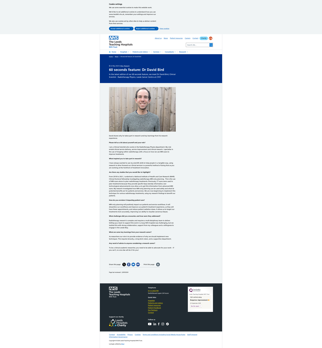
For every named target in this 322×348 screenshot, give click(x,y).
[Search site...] (197, 45)
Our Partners (152, 310)
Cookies (138, 335)
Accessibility (121, 335)
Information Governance (118, 337)
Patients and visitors (140, 52)
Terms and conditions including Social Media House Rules (164, 335)
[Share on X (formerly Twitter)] (124, 264)
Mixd (122, 344)
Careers (187, 38)
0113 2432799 (153, 291)
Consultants (169, 52)
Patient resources (176, 38)
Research (182, 52)
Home (114, 52)
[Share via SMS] (138, 264)
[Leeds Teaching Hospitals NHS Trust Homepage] (120, 42)
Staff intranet (192, 335)
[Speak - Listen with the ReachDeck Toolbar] (210, 38)
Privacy (130, 335)
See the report (195, 306)
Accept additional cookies (120, 29)
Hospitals (123, 52)
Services (156, 52)
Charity (203, 38)
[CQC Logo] (194, 291)
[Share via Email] (133, 264)
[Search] (211, 45)
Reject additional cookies (145, 29)
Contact (195, 38)
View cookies (164, 29)
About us (158, 38)
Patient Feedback (154, 308)
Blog (121, 66)
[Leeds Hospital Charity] (121, 323)
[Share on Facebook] (129, 264)
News (166, 38)
